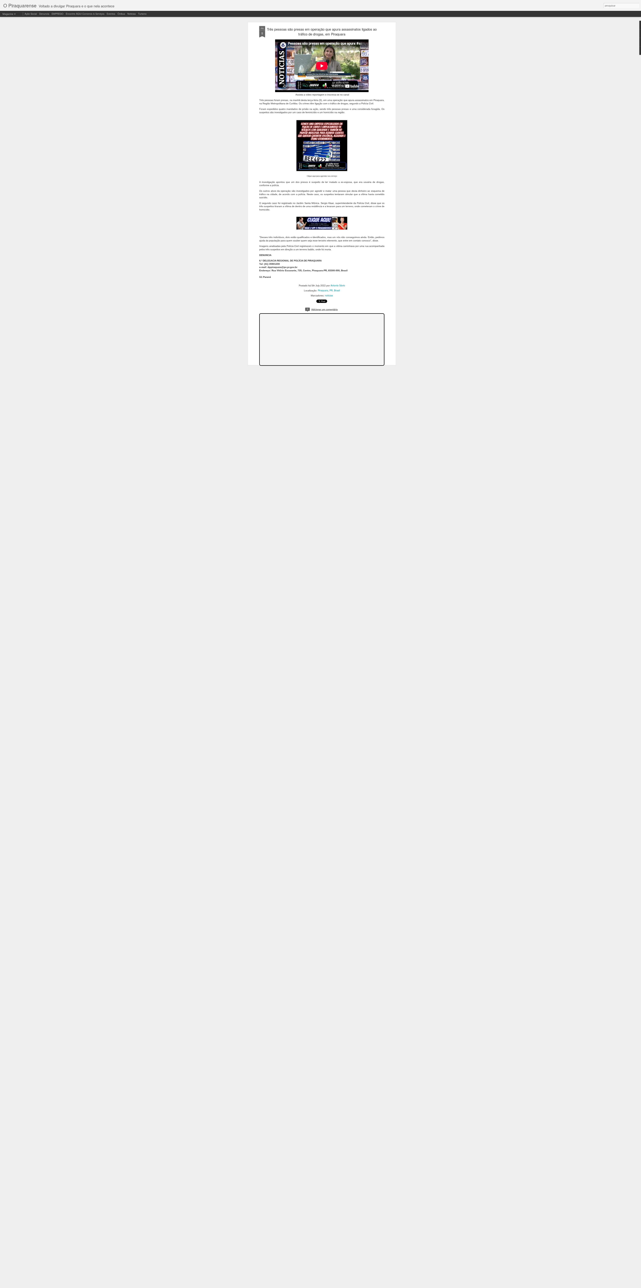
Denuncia (44, 13)
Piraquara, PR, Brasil (329, 290)
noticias (329, 295)
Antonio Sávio (338, 285)
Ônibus (121, 13)
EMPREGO (57, 13)
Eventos (111, 13)
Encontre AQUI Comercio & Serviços (85, 13)
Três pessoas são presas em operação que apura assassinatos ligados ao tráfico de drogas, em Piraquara (322, 31)
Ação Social (31, 13)
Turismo (142, 13)
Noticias (131, 13)
